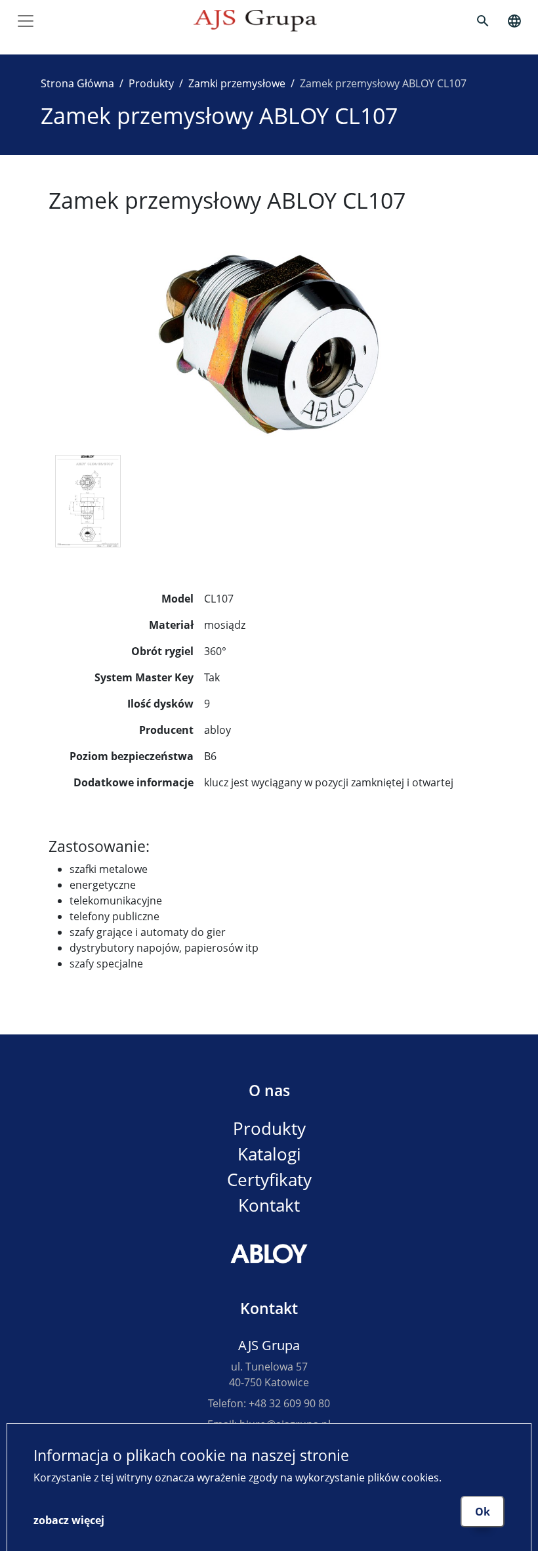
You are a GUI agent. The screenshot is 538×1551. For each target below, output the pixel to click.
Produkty (151, 83)
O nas (269, 1090)
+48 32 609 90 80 (289, 1403)
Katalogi (269, 1154)
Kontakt (269, 1205)
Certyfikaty (269, 1179)
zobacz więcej (68, 1520)
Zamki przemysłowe (236, 83)
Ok (482, 1511)
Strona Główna (77, 83)
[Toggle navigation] (25, 21)
